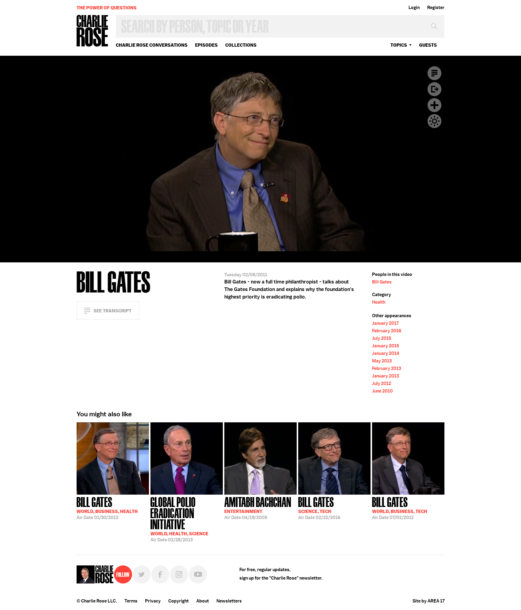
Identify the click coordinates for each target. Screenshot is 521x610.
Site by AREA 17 (428, 601)
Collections (241, 45)
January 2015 (385, 346)
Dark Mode (434, 121)
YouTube (198, 574)
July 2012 (381, 383)
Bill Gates (382, 282)
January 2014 (385, 353)
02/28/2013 (179, 519)
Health (378, 302)
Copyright (178, 601)
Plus (434, 105)
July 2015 (381, 338)
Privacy (153, 601)
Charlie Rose (93, 31)
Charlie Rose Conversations (152, 45)
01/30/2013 (107, 508)
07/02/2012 (399, 508)
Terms (131, 601)
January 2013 (385, 376)
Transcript (434, 73)
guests (428, 45)
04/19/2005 (257, 508)
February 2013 (386, 368)
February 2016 (386, 331)
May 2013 (382, 361)
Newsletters (229, 601)
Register (435, 8)
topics (398, 45)
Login (414, 8)
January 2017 (385, 323)
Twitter (142, 574)
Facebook (160, 574)
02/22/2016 (319, 508)
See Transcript (112, 311)
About (202, 601)
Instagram (179, 574)
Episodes (206, 45)
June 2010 (382, 391)
